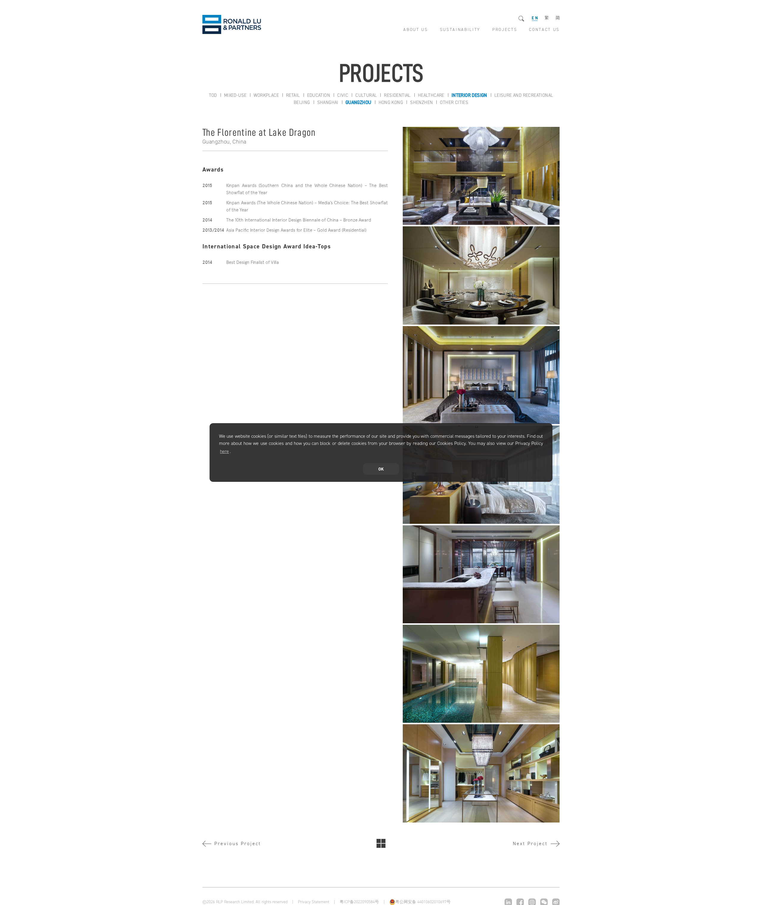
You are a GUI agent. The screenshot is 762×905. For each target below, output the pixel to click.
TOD (213, 95)
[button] (233, 452)
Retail (293, 95)
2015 (207, 185)
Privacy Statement (313, 902)
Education (318, 95)
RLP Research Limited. (231, 24)
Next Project (530, 843)
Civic (342, 95)
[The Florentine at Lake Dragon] (481, 176)
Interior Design (469, 95)
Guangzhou (358, 102)
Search (522, 19)
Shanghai (327, 102)
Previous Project (237, 843)
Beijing (302, 102)
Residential (397, 95)
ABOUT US (415, 29)
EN (535, 18)
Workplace (266, 95)
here (224, 451)
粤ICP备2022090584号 (359, 902)
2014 (207, 220)
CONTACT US (544, 29)
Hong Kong (391, 102)
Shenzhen (421, 102)
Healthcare (431, 95)
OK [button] (381, 469)
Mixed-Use (235, 95)
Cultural (366, 95)
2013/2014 (213, 230)
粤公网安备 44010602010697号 (423, 902)
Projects (381, 843)
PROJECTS (504, 29)
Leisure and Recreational (523, 95)
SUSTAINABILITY (460, 29)
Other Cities (454, 102)
